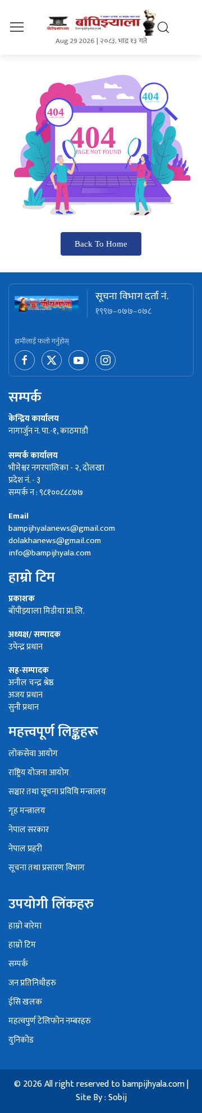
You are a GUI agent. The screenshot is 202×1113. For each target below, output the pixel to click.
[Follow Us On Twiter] (53, 359)
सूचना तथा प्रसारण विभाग (46, 868)
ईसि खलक (25, 1002)
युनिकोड (21, 1040)
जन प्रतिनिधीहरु (32, 983)
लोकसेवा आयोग (33, 754)
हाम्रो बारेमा (25, 926)
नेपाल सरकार (28, 830)
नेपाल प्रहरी (25, 849)
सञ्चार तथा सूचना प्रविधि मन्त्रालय (57, 792)
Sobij (117, 1097)
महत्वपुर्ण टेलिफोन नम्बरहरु (49, 1021)
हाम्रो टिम (22, 945)
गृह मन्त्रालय (26, 811)
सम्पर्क (18, 964)
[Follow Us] (105, 359)
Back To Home (101, 243)
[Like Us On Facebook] (26, 359)
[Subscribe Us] (79, 359)
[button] (16, 27)
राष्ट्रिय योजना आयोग (38, 773)
